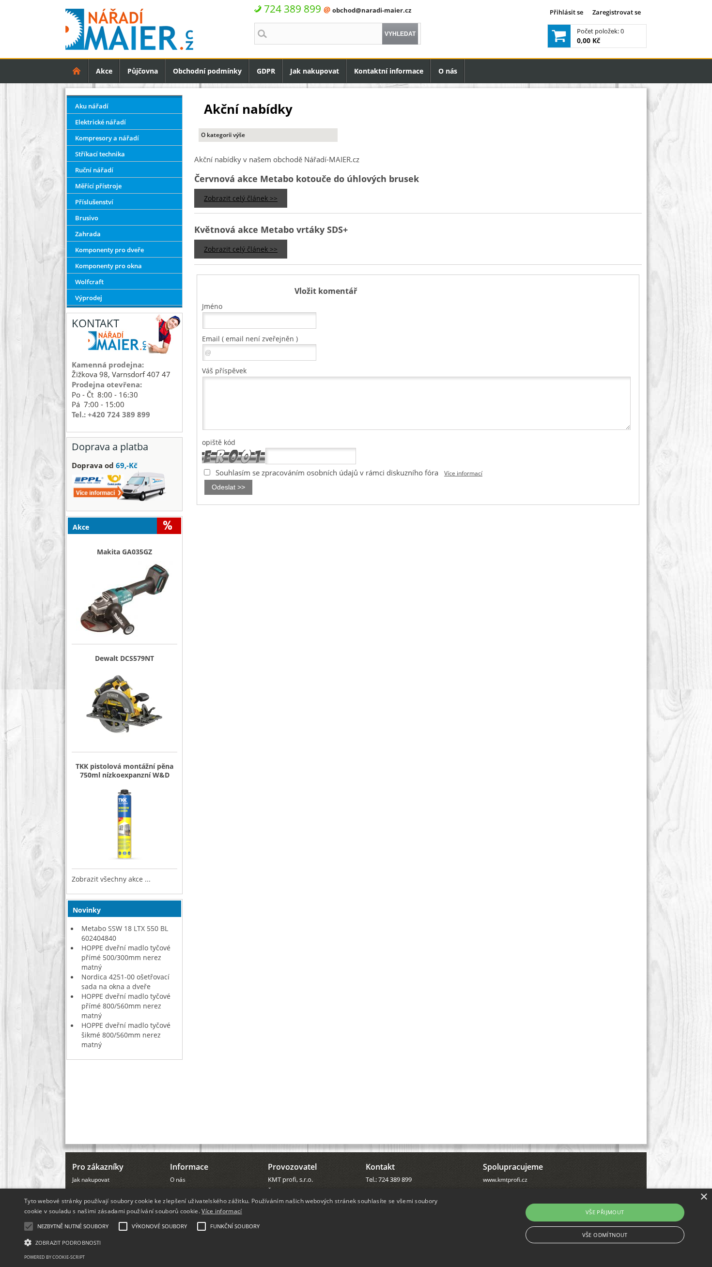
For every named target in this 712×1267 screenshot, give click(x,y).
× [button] (703, 1197)
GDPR (266, 71)
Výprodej (88, 297)
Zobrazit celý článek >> (241, 198)
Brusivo (86, 218)
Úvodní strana (76, 71)
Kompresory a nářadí (107, 138)
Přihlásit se (566, 12)
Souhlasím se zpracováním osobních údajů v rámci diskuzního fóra (327, 472)
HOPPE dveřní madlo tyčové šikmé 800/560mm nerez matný (125, 1035)
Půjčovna (142, 71)
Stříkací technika (100, 154)
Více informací (463, 473)
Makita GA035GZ (124, 552)
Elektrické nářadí (100, 122)
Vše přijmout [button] (605, 1212)
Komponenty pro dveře (109, 249)
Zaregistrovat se (616, 12)
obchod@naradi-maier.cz (371, 10)
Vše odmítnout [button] (605, 1234)
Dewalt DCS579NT (124, 658)
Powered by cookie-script (54, 1257)
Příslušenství (94, 202)
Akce (104, 71)
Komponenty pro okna (108, 265)
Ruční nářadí (94, 170)
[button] (240, 1241)
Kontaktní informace (388, 71)
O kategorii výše (223, 135)
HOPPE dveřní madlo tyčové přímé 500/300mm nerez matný (125, 957)
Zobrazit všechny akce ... (111, 879)
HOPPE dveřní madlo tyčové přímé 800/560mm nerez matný (125, 1006)
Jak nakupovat (314, 71)
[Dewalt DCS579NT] (124, 707)
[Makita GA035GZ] (124, 600)
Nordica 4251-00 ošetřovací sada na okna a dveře (125, 981)
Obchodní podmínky (207, 71)
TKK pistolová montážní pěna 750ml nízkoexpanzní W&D (124, 770)
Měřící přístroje (98, 186)
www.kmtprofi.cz (505, 1179)
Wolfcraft (89, 281)
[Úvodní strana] (76, 71)
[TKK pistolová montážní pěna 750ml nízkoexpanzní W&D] (124, 824)
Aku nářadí (91, 106)
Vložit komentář (325, 291)
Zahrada (88, 233)
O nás (447, 71)
